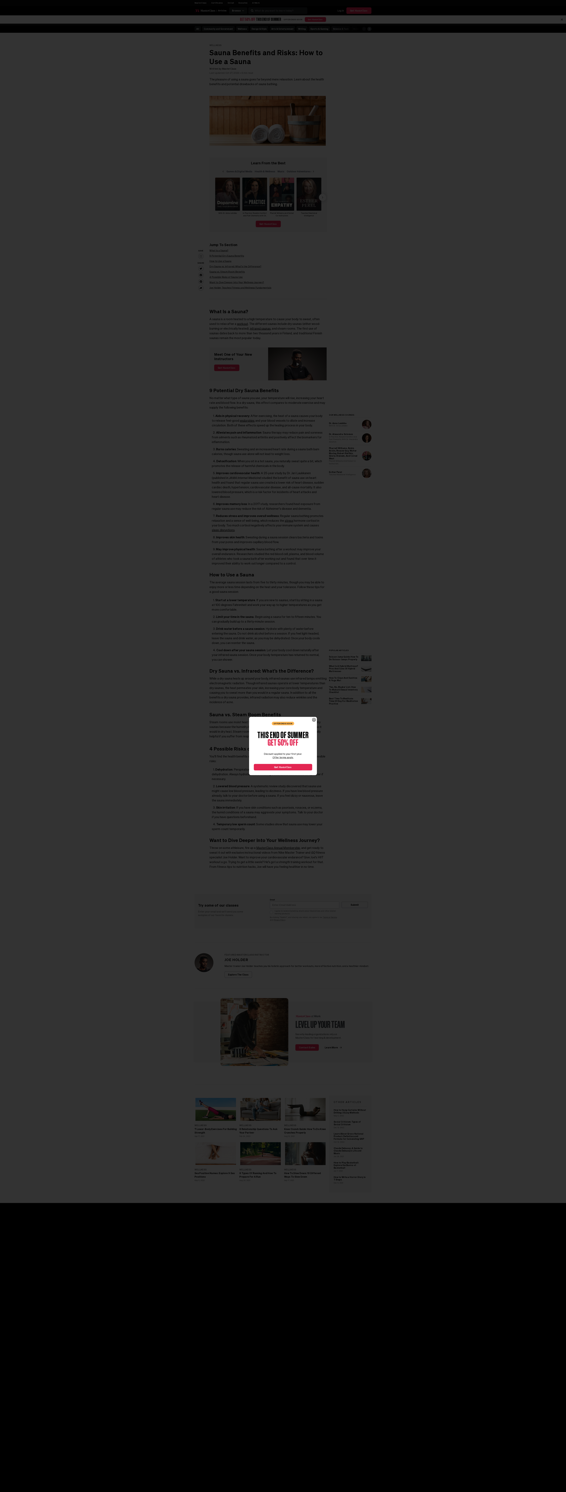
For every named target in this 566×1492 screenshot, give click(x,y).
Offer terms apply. (283, 757)
